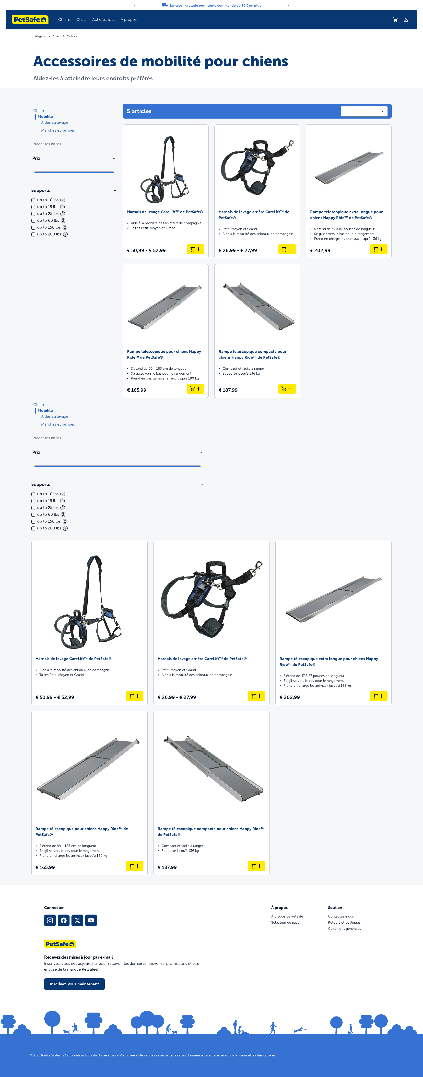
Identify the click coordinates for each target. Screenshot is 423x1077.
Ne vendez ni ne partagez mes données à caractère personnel (186, 1055)
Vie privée (127, 1055)
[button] (64, 19)
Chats (81, 19)
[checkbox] (33, 200)
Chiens (64, 19)
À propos (129, 19)
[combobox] (364, 111)
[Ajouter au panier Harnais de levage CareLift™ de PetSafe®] (195, 249)
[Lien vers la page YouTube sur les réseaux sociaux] (91, 920)
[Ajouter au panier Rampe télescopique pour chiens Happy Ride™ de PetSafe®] (195, 389)
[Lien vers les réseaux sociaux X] (77, 920)
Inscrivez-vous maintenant (74, 984)
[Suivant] (289, 5)
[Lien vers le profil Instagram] (50, 920)
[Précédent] (134, 5)
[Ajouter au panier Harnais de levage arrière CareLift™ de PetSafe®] (287, 249)
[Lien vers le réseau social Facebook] (64, 920)
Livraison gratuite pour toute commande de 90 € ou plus (215, 5)
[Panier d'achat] (395, 19)
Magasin (40, 36)
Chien (56, 36)
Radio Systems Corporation (62, 1055)
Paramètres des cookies (257, 1055)
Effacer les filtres (46, 144)
